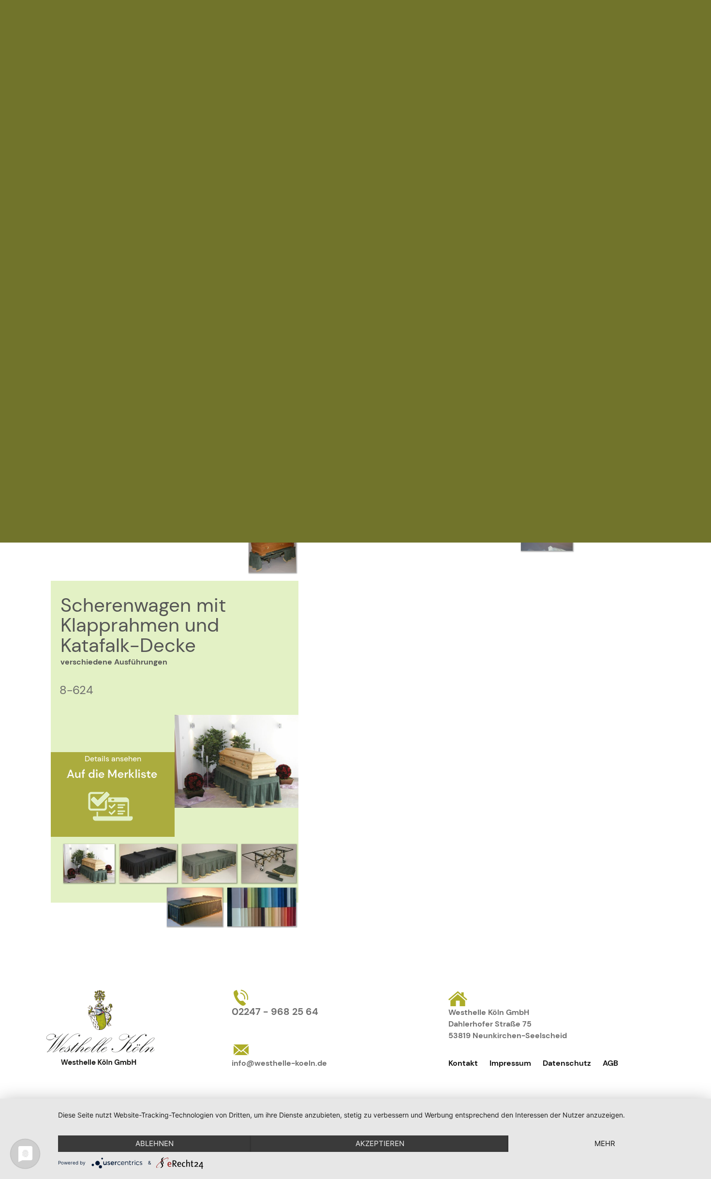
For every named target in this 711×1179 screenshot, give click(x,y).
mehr (604, 1143)
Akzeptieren (380, 1143)
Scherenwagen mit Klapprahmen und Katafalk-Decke (143, 625)
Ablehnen (154, 1143)
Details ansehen (113, 759)
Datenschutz (567, 1063)
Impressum (510, 1063)
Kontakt (463, 1063)
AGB (610, 1063)
